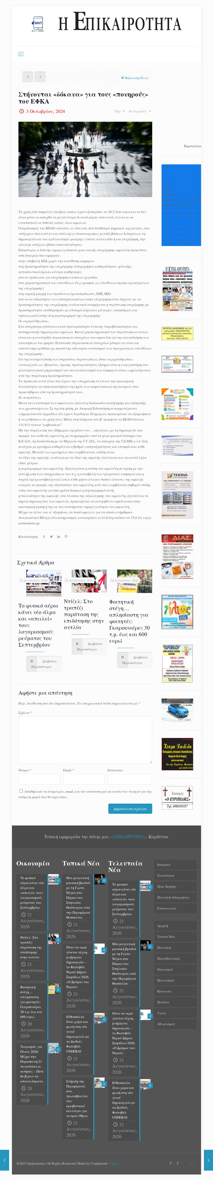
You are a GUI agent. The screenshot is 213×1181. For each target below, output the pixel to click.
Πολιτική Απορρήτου (173, 897)
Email (68, 770)
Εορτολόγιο (193, 146)
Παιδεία (163, 1002)
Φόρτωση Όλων (136, 77)
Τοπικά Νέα (166, 936)
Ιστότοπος (115, 770)
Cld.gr (114, 1163)
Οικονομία (165, 969)
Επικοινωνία (166, 908)
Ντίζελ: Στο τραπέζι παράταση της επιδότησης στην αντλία (84, 614)
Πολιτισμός (166, 980)
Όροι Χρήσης (167, 886)
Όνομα (24, 770)
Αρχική (162, 925)
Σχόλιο (25, 712)
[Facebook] (171, 1163)
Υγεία (161, 1013)
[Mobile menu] (20, 53)
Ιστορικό (163, 864)
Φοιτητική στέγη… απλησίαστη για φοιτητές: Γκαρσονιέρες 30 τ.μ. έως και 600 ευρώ (129, 621)
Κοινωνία (164, 991)
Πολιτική (164, 947)
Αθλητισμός (166, 1024)
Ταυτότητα (165, 875)
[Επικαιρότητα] (106, 26)
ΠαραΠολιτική (168, 958)
